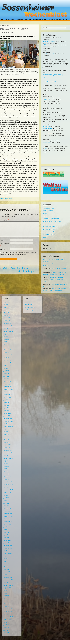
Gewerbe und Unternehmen (51, 218)
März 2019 (6, 537)
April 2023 (6, 408)
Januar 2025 (7, 352)
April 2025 (6, 344)
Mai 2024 (6, 373)
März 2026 (6, 315)
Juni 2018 (6, 561)
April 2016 (6, 630)
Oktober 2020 (7, 487)
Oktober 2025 (7, 328)
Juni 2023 (6, 402)
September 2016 (8, 617)
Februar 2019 (7, 540)
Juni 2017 (6, 593)
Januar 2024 (7, 384)
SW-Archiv (11, 19)
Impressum (57, 19)
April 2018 (6, 566)
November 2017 (8, 580)
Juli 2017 (6, 590)
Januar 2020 (7, 511)
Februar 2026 (7, 318)
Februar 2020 (7, 508)
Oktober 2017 (7, 582)
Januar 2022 (7, 447)
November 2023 (8, 389)
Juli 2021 (6, 463)
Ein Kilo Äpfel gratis (28, 271)
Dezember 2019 (8, 513)
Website (2, 249)
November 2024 (8, 357)
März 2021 (6, 474)
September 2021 (8, 458)
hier (50, 61)
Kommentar (4, 220)
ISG (43, 79)
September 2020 (8, 490)
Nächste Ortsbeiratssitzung (14, 268)
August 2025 (7, 334)
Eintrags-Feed (29, 304)
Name (2, 240)
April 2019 (6, 535)
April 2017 (6, 598)
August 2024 (7, 365)
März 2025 (6, 347)
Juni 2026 (6, 307)
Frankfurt (45, 216)
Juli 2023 (6, 400)
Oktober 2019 (7, 519)
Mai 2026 (6, 310)
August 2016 (7, 619)
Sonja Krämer (46, 143)
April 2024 (6, 376)
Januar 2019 (7, 543)
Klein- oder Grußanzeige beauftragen (35, 19)
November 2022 (8, 421)
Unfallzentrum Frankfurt (50, 45)
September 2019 (8, 521)
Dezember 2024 (8, 355)
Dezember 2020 (8, 482)
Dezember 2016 (8, 609)
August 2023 (7, 397)
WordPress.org (29, 310)
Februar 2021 (7, 476)
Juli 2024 (6, 368)
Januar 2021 (7, 479)
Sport (44, 237)
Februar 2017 (7, 603)
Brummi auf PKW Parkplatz (55, 277)
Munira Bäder (47, 126)
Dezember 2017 (8, 577)
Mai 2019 (6, 532)
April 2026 (6, 312)
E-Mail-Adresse (4, 245)
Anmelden (28, 302)
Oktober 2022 (7, 424)
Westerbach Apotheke (49, 41)
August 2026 (7, 302)
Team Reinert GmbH (48, 54)
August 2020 (7, 492)
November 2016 (8, 611)
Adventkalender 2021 (49, 208)
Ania (44, 259)
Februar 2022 (7, 445)
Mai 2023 (6, 405)
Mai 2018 (6, 564)
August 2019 (7, 524)
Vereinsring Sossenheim (49, 81)
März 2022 (6, 442)
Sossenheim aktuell (6, 199)
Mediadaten (19, 19)
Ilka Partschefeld (47, 132)
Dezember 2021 (8, 450)
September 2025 (8, 331)
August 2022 (7, 429)
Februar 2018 (7, 572)
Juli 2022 (6, 431)
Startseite (4, 19)
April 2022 (6, 439)
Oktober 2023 (7, 392)
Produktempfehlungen (49, 226)
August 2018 (7, 556)
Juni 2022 (6, 434)
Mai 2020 (6, 500)
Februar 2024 (7, 381)
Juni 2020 (6, 498)
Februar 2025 (7, 349)
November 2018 (8, 548)
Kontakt (50, 19)
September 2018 (8, 553)
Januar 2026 (7, 320)
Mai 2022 (6, 437)
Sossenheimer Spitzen (49, 234)
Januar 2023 (7, 416)
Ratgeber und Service (49, 229)
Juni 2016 (6, 625)
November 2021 (8, 453)
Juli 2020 (6, 495)
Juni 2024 (6, 371)
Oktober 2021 (7, 455)
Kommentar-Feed (30, 307)
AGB (64, 19)
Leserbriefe (46, 224)
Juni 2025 (6, 339)
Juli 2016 (6, 622)
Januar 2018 (7, 574)
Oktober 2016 (7, 614)
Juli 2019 (6, 527)
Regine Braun (46, 141)
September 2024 (8, 363)
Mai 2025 (6, 341)
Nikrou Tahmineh (48, 134)
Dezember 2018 (8, 545)
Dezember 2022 (8, 418)
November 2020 (8, 484)
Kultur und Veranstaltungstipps (52, 221)
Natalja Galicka (47, 100)
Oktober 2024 (7, 360)
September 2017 (8, 585)
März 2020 (6, 506)
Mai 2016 (6, 627)
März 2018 (6, 569)
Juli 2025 (6, 336)
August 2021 (7, 461)
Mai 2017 (6, 595)
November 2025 (8, 326)
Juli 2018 (6, 558)
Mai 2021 (6, 468)
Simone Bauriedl (47, 128)
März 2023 (6, 410)
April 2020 (6, 503)
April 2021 (6, 471)
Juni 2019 (6, 529)
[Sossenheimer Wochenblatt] (35, 9)
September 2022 (8, 426)
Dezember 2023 (8, 386)
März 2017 (6, 601)
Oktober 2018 (7, 550)
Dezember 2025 (8, 323)
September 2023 (8, 394)
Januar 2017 (7, 606)
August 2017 (7, 588)
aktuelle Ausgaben (48, 210)
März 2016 (6, 633)
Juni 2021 (6, 466)
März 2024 (6, 379)
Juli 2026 (6, 304)
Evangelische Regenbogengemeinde (53, 74)
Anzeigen (45, 213)
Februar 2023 (7, 413)
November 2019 (8, 516)
